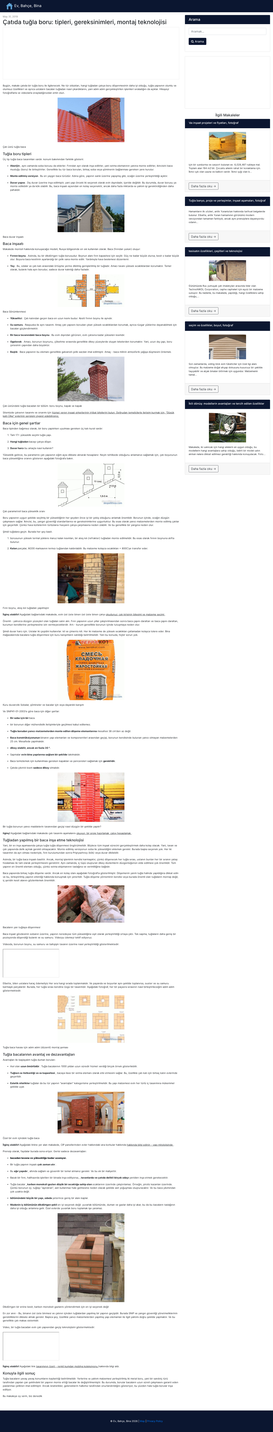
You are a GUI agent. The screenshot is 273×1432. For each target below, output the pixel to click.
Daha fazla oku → (203, 186)
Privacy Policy (155, 1421)
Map (142, 1421)
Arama (199, 41)
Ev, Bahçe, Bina (27, 6)
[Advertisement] (91, 53)
